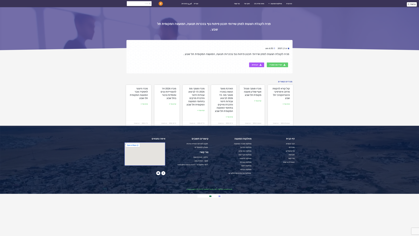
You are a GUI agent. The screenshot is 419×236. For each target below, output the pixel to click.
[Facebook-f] (161, 4)
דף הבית (289, 3)
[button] (277, 64)
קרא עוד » (286, 104)
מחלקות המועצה (276, 3)
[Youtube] (158, 173)
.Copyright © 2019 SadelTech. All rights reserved (209, 189)
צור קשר (237, 3)
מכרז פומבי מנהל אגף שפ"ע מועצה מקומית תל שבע (252, 91)
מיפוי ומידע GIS (259, 3)
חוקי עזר (247, 3)
